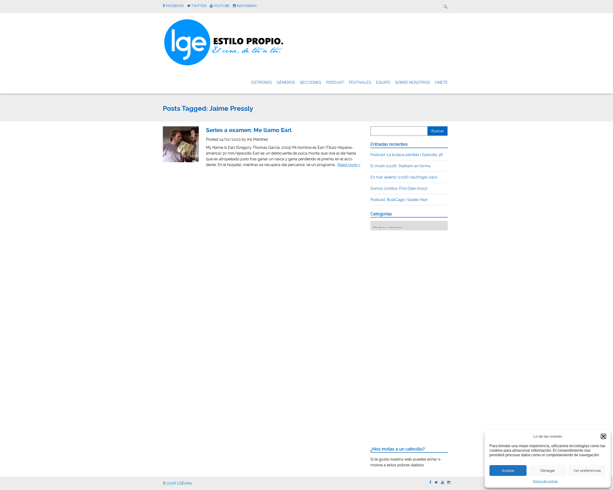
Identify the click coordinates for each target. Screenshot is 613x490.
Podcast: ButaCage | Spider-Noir (399, 199)
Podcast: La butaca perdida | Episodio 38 (406, 154)
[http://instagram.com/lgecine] (448, 482)
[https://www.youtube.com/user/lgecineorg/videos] (442, 482)
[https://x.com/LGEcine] (436, 482)
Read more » (348, 164)
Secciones (310, 82)
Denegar (547, 470)
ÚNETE (441, 82)
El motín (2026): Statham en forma (400, 166)
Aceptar (508, 470)
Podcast (335, 82)
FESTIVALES (360, 82)
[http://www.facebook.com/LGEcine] (430, 482)
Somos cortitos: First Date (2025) (398, 188)
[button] (603, 436)
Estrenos (261, 82)
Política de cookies (545, 481)
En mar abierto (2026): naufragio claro (403, 177)
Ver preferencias (587, 470)
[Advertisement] (406, 264)
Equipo (383, 82)
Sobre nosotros (412, 82)
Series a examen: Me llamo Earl (249, 130)
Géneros (286, 82)
